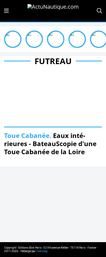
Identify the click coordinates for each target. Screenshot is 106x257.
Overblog (42, 251)
